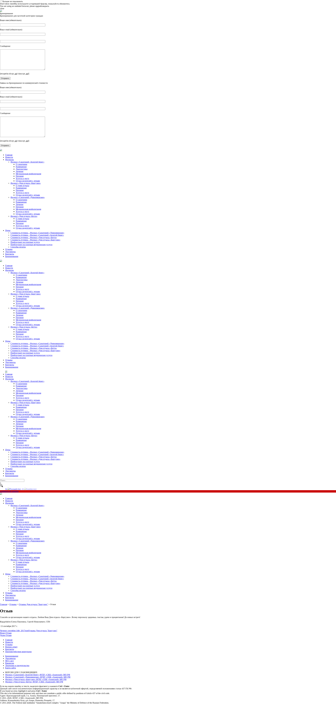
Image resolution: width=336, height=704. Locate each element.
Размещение (21, 167)
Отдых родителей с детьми (28, 181)
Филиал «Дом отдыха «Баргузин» (25, 183)
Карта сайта (10, 668)
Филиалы (9, 159)
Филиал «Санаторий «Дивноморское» (27, 197)
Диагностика (21, 169)
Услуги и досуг (22, 178)
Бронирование (11, 256)
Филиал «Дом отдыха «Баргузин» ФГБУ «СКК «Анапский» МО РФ (36, 679)
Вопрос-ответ (11, 647)
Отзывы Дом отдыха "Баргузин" (42, 630)
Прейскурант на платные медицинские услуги (31, 244)
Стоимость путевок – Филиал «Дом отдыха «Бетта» (33, 237)
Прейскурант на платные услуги (25, 242)
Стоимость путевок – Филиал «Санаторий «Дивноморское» (37, 233)
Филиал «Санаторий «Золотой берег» (27, 162)
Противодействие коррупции (18, 651)
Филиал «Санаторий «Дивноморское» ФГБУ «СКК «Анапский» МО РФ (37, 677)
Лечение (19, 171)
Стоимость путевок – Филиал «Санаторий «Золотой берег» (37, 235)
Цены (7, 230)
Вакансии (9, 663)
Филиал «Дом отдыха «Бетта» (23, 216)
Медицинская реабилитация (28, 174)
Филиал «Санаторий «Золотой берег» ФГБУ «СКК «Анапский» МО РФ (37, 675)
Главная (8, 155)
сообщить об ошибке (9, 491)
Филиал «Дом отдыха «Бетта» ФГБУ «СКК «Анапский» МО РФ (34, 682)
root (26, 630)
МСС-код (9, 661)
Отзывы (8, 249)
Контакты (9, 254)
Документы (10, 252)
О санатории (21, 164)
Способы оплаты (18, 247)
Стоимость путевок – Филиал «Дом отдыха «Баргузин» (35, 240)
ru (6, 489)
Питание (20, 176)
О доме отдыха (22, 185)
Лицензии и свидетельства (17, 665)
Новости (9, 157)
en (23, 489)
